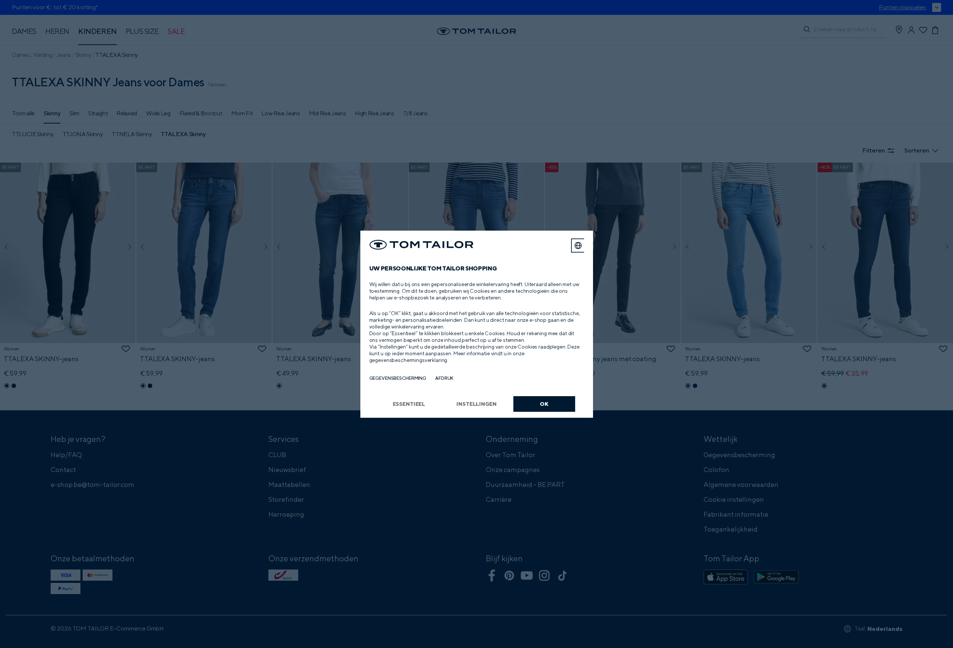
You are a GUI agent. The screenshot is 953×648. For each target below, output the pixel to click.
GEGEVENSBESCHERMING (398, 378)
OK (544, 404)
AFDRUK (444, 378)
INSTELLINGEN (476, 404)
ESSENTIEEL (409, 404)
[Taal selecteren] (578, 245)
